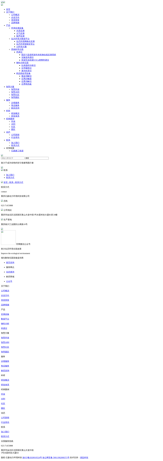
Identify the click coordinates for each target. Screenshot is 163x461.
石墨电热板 (26, 84)
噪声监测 (20, 36)
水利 (13, 124)
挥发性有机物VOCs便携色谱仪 (35, 60)
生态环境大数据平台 (20, 39)
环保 (13, 121)
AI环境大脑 (21, 47)
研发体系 (15, 116)
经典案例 (10, 119)
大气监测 (20, 33)
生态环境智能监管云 (25, 44)
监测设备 (5, 314)
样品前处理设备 (23, 73)
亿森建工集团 (17, 151)
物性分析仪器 (22, 63)
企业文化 (15, 17)
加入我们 (15, 143)
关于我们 (10, 12)
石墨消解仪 (26, 81)
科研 (8, 111)
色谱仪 (19, 52)
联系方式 (15, 145)
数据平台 (5, 319)
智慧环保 (15, 89)
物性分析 (5, 324)
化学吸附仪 (26, 68)
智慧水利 (15, 92)
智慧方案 (10, 87)
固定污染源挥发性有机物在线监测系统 (38, 55)
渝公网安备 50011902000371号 (55, 457)
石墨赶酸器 (26, 79)
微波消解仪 (26, 76)
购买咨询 (15, 108)
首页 (8, 9)
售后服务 (15, 105)
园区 (13, 129)
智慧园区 (15, 97)
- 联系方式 (18, 182)
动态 (8, 132)
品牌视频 (15, 23)
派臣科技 (84, 457)
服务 (8, 100)
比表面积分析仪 (28, 65)
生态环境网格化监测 (25, 41)
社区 (13, 127)
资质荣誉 (15, 20)
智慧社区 (15, 95)
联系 (8, 140)
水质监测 (20, 31)
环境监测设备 (17, 28)
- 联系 (11, 182)
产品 (8, 25)
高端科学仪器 (17, 49)
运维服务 (15, 103)
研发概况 (15, 113)
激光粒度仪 (26, 71)
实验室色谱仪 (27, 57)
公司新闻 (15, 135)
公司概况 (15, 15)
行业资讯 (15, 137)
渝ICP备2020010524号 (32, 457)
